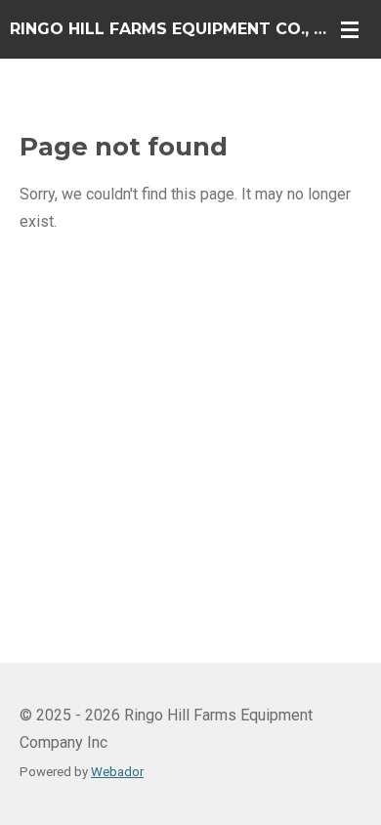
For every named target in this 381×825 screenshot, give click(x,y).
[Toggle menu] (349, 29)
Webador (117, 771)
